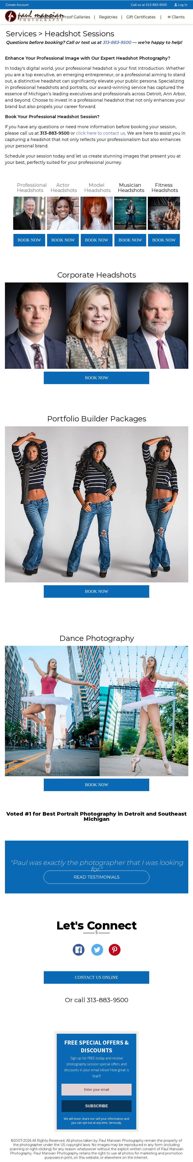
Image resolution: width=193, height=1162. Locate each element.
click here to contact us (100, 133)
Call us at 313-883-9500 (149, 5)
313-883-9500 (117, 42)
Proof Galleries (76, 17)
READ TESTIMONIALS (97, 877)
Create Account (17, 5)
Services (45, 17)
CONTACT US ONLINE (96, 977)
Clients (178, 17)
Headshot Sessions (79, 33)
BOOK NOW (29, 240)
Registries (108, 17)
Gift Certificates (140, 17)
